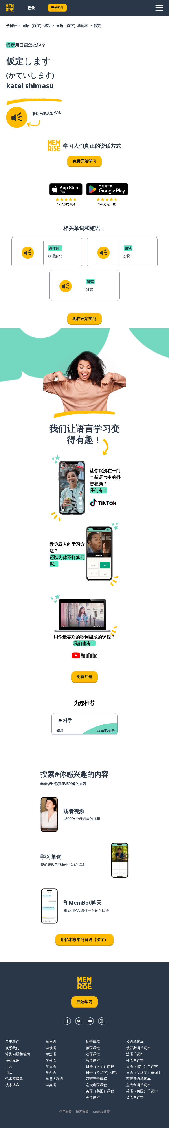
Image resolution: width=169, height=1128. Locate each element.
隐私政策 (82, 1112)
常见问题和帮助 (17, 1054)
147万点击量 (107, 204)
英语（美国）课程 (100, 1091)
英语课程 (93, 1097)
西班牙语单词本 (138, 1078)
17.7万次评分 (66, 204)
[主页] (54, 145)
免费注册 (84, 676)
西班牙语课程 (96, 1078)
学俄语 (51, 1047)
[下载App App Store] (66, 189)
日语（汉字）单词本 (72, 25)
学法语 (51, 1054)
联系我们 (12, 1047)
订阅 (8, 1066)
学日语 (11, 25)
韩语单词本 (135, 1060)
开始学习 (57, 8)
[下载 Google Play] (107, 189)
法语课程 (93, 1054)
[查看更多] (159, 8)
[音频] (16, 117)
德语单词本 (135, 1041)
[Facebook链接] (67, 1021)
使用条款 (65, 1112)
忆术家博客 (14, 1078)
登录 (31, 8)
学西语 (51, 1072)
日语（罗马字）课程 (102, 1072)
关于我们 (12, 1041)
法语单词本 (135, 1054)
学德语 (51, 1041)
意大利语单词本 (138, 1084)
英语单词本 (135, 1097)
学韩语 (51, 1060)
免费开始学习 (84, 161)
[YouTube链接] (90, 1021)
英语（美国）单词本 (142, 1091)
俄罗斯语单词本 (138, 1047)
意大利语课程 (96, 1084)
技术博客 (12, 1084)
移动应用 (12, 1060)
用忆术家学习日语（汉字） (84, 939)
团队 (8, 1072)
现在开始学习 (84, 318)
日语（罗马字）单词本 (143, 1072)
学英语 (51, 1084)
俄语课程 (93, 1047)
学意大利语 (54, 1078)
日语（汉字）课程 (36, 25)
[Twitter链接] (78, 1021)
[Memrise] (9, 8)
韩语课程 (93, 1060)
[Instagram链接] (101, 1021)
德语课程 (93, 1041)
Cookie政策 (101, 1112)
